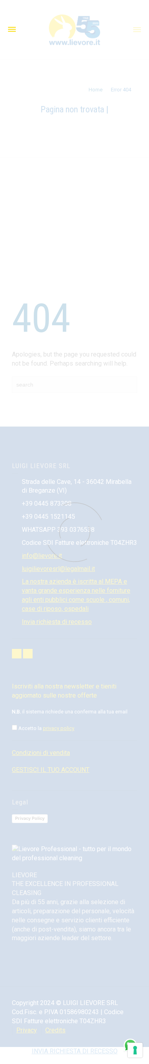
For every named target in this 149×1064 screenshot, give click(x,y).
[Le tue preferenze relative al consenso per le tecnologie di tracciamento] (135, 1050)
